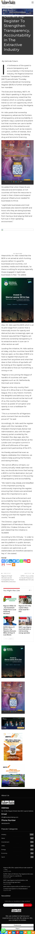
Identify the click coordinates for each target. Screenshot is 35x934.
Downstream (5, 842)
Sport (3, 857)
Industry (8, 597)
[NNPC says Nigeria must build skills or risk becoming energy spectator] (25, 620)
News (3, 838)
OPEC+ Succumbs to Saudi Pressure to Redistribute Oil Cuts (26, 578)
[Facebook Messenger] (14, 561)
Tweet (8, 564)
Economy (4, 853)
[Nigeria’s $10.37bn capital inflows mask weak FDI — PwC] (25, 599)
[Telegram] (17, 561)
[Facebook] (3, 561)
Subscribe (28, 905)
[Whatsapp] (21, 561)
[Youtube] (28, 561)
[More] (13, 564)
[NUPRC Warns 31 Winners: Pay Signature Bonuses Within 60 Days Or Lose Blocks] (9, 620)
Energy (3, 849)
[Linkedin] (10, 561)
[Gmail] (3, 564)
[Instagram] (25, 561)
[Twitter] (6, 561)
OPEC (3, 845)
